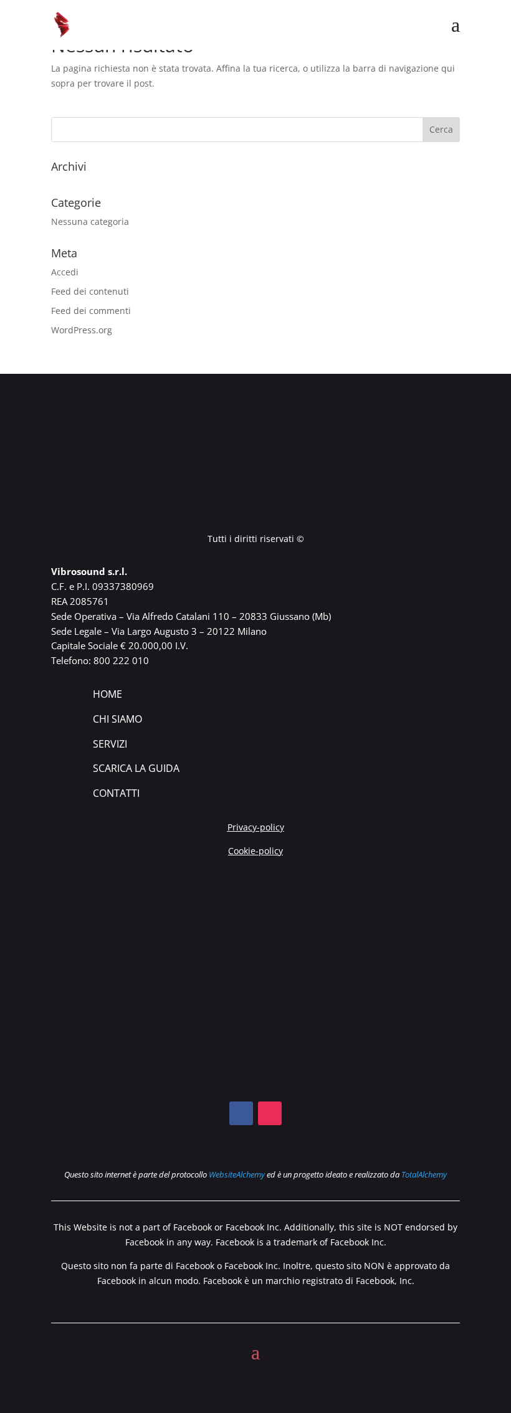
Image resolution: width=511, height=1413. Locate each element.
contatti (116, 793)
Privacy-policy (255, 827)
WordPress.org (81, 330)
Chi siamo (117, 719)
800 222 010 (121, 660)
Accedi (65, 272)
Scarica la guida (136, 768)
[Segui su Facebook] (241, 1113)
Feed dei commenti (91, 310)
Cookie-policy (255, 851)
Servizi (110, 744)
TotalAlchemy (424, 1174)
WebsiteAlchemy (237, 1174)
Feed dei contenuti (90, 291)
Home (107, 694)
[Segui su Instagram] (270, 1113)
